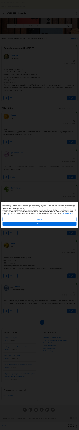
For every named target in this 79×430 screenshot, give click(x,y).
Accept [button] (39, 224)
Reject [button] (39, 219)
